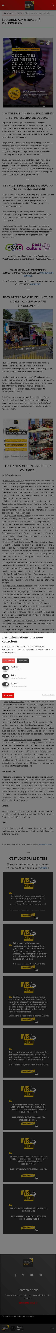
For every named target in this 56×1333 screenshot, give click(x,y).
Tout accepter (9, 661)
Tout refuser (22, 661)
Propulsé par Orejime (48, 695)
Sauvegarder (8, 695)
